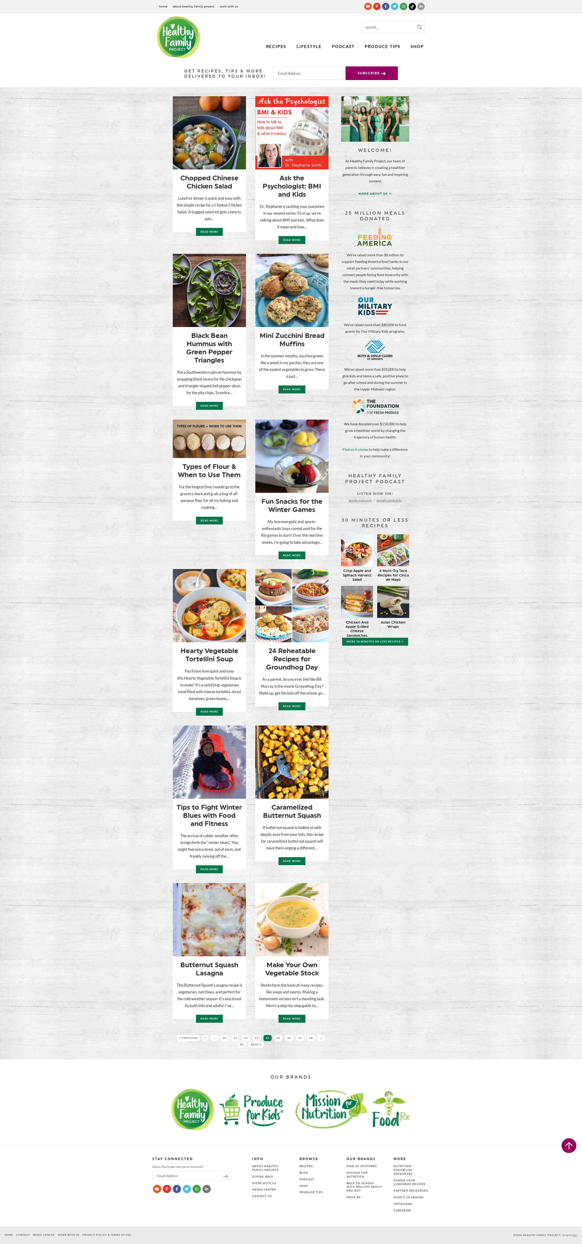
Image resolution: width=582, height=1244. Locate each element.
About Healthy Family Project (193, 6)
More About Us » (375, 193)
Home (163, 6)
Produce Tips (382, 46)
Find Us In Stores (361, 1166)
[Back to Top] (569, 1145)
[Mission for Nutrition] (335, 1108)
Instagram (403, 1204)
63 (256, 1038)
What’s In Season (409, 1197)
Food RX (353, 1197)
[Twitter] (395, 6)
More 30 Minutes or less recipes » (375, 641)
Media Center (264, 1189)
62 (246, 1038)
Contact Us (262, 1196)
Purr (575, 1235)
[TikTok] (413, 6)
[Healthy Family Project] (178, 37)
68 (311, 1038)
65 (278, 1038)
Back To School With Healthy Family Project (364, 1187)
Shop (417, 46)
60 (224, 1038)
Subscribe (369, 73)
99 (241, 1044)
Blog (304, 1172)
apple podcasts (360, 500)
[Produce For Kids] (253, 1108)
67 (300, 1038)
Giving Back (262, 1176)
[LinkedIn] (421, 6)
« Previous (188, 1038)
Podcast (343, 46)
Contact (23, 1235)
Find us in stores (355, 449)
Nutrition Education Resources (403, 1170)
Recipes (276, 46)
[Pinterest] (377, 6)
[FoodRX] (402, 1108)
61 (235, 1038)
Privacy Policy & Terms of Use (106, 1235)
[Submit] (420, 27)
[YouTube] (368, 6)
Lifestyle (309, 46)
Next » (256, 1044)
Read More (207, 233)
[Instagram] (404, 6)
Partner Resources (411, 1190)
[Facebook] (386, 6)
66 (289, 1038)
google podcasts (389, 500)
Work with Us (229, 6)
